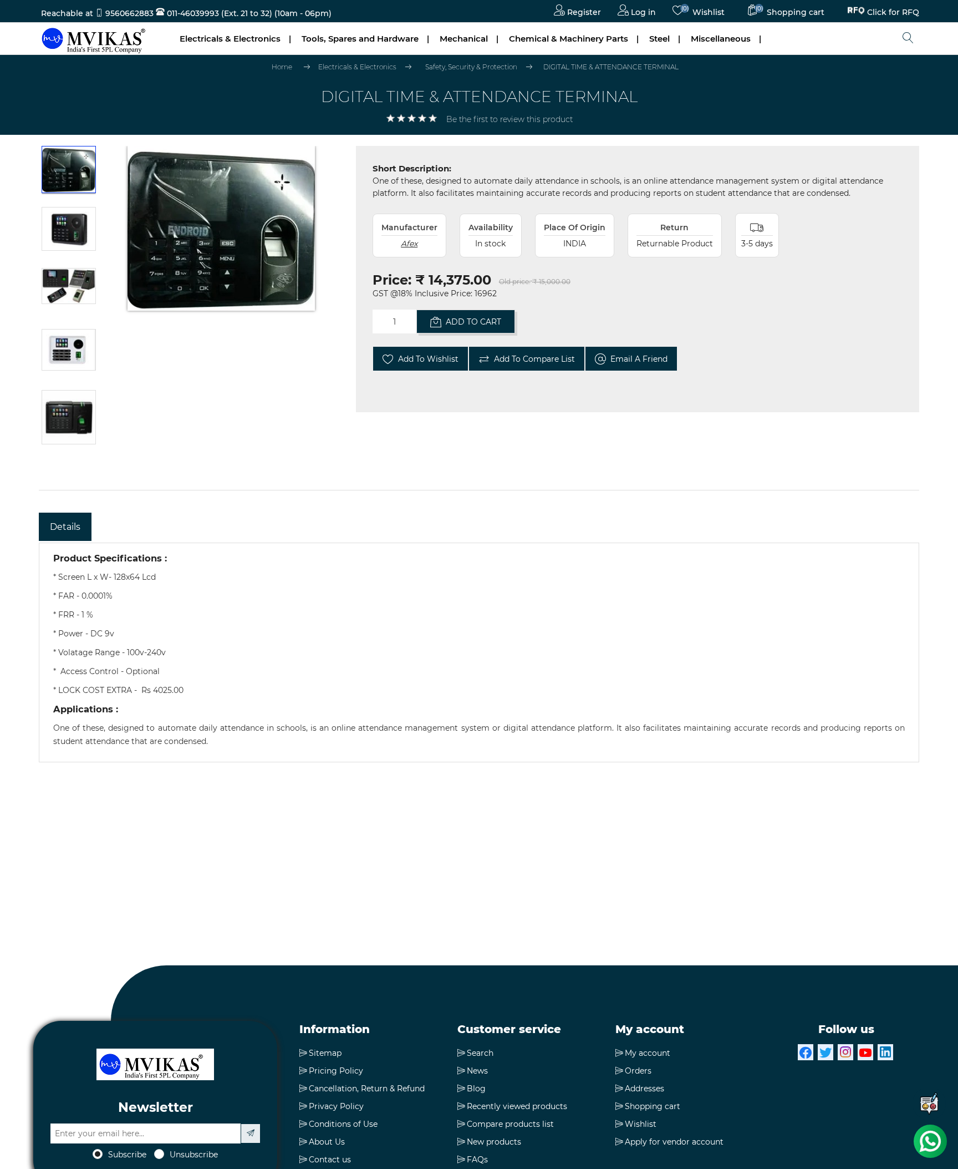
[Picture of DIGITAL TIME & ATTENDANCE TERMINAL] (69, 173)
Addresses (644, 1089)
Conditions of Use (343, 1124)
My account (647, 1053)
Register (583, 12)
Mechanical (464, 38)
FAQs (477, 1160)
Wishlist (640, 1124)
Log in (642, 12)
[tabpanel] (479, 652)
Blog (476, 1089)
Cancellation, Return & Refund (367, 1089)
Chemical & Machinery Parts (568, 38)
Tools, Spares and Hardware (360, 38)
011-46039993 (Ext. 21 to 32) (218, 13)
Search (480, 1053)
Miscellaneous (721, 38)
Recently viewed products (517, 1106)
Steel (659, 38)
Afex (409, 244)
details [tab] (65, 527)
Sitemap (325, 1053)
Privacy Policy (336, 1106)
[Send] (251, 1133)
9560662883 (129, 13)
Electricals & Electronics (230, 38)
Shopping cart (652, 1106)
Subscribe (127, 1155)
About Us (327, 1142)
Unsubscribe (194, 1155)
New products (494, 1142)
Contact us (330, 1160)
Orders (638, 1071)
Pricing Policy (336, 1071)
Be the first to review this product (509, 119)
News (477, 1071)
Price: (392, 280)
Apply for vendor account (674, 1142)
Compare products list (510, 1124)
